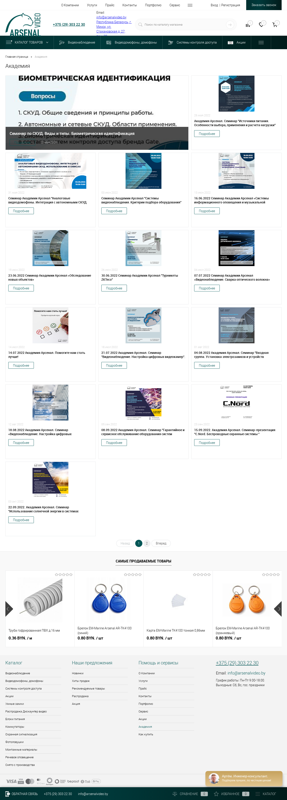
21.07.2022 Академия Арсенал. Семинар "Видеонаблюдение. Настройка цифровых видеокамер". (143, 355)
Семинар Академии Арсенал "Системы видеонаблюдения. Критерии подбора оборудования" (141, 200)
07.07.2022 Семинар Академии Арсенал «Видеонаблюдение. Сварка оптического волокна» (232, 277)
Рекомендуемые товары (88, 688)
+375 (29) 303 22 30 (69, 24)
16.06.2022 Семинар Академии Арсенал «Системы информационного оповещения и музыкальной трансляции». (231, 200)
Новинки (77, 673)
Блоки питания (15, 719)
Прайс (143, 688)
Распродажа (80, 696)
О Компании (147, 673)
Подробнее (22, 142)
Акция (76, 703)
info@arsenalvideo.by (111, 17)
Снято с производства (20, 765)
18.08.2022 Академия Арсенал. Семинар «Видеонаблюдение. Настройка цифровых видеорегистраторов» (40, 432)
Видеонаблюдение (17, 673)
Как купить (146, 734)
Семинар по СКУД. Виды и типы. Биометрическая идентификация (72, 133)
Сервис (143, 711)
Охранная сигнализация (21, 734)
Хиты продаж (81, 681)
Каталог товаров (29, 42)
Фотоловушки (14, 742)
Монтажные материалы (21, 749)
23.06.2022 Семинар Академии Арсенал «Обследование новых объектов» (49, 277)
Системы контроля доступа (23, 688)
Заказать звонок (264, 5)
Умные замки (14, 703)
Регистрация (230, 5)
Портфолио (146, 703)
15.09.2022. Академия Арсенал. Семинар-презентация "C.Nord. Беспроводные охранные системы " (234, 432)
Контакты (145, 696)
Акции (9, 696)
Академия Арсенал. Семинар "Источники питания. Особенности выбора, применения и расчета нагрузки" (235, 123)
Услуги (143, 681)
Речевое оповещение (19, 757)
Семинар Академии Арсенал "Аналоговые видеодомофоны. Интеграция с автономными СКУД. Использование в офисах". (47, 200)
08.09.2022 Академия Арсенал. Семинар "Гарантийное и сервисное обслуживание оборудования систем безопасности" (143, 432)
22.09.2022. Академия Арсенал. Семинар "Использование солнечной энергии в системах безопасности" (43, 509)
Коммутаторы (14, 726)
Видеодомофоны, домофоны (24, 681)
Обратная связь (24, 794)
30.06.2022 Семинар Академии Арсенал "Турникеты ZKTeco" (139, 277)
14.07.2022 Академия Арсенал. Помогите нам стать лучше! (46, 355)
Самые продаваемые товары (143, 561)
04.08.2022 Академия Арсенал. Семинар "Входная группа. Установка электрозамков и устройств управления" (231, 355)
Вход (214, 5)
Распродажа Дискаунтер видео (26, 711)
